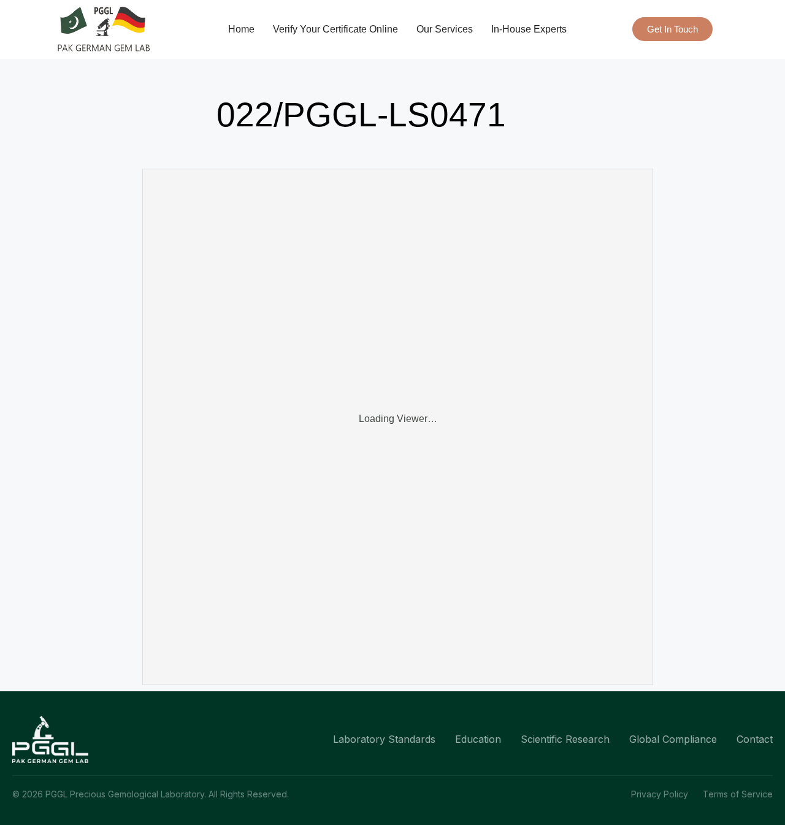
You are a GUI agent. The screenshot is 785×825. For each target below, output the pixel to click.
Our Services (444, 29)
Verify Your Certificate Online (335, 29)
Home (241, 29)
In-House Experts (529, 29)
